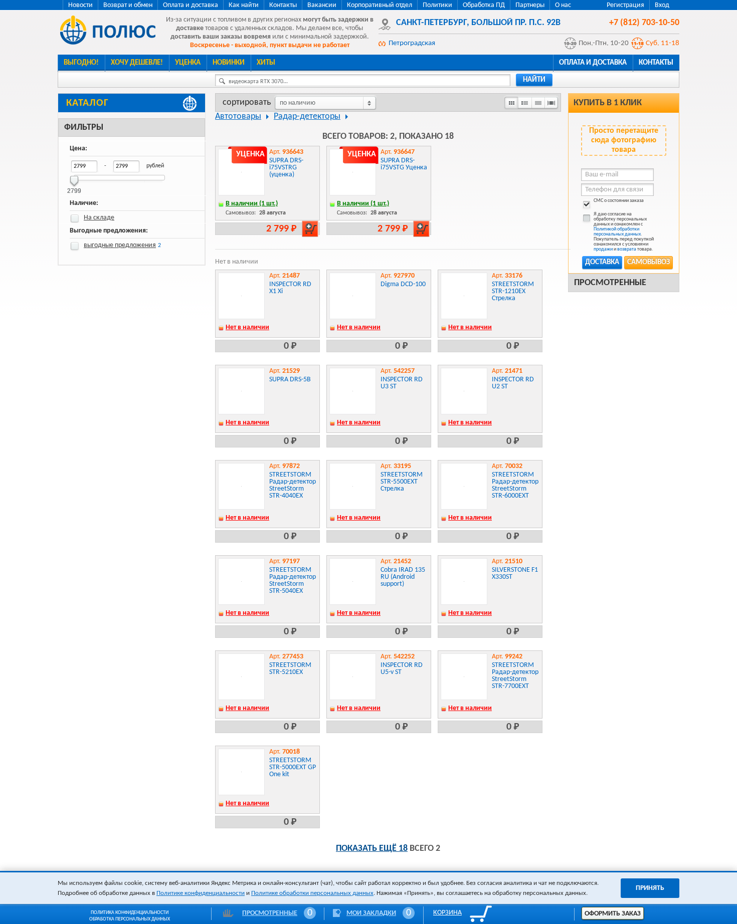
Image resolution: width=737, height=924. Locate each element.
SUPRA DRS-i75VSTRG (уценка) (286, 167)
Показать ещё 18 (372, 848)
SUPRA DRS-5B (290, 379)
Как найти (244, 5)
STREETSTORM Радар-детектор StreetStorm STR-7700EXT (515, 675)
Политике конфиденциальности (200, 893)
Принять (650, 888)
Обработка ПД (484, 5)
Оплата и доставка (190, 5)
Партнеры (529, 5)
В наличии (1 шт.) (252, 203)
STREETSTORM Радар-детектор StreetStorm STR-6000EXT (515, 485)
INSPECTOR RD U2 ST (513, 383)
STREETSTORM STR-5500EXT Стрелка (402, 482)
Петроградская (412, 43)
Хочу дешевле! (137, 63)
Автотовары (238, 116)
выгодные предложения (120, 245)
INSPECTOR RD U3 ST (402, 383)
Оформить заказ (613, 913)
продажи (603, 249)
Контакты (283, 5)
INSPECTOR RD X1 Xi (290, 288)
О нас (563, 5)
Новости (80, 5)
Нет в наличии (247, 327)
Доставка (602, 262)
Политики (437, 5)
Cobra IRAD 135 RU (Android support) (403, 577)
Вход (662, 5)
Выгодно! (81, 63)
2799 (74, 187)
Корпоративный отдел (379, 5)
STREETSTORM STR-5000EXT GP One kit (292, 767)
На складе (99, 217)
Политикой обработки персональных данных (617, 231)
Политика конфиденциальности (129, 912)
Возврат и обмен (127, 5)
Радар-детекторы (307, 116)
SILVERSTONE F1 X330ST (515, 573)
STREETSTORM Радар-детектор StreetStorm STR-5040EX (292, 580)
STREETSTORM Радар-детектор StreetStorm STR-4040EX (292, 485)
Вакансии (321, 5)
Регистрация (625, 5)
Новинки (229, 63)
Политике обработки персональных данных (312, 893)
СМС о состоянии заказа (619, 200)
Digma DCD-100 (403, 284)
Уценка (188, 63)
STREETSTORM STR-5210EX (290, 668)
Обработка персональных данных (129, 919)
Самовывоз (648, 262)
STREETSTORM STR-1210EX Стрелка (513, 291)
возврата (626, 249)
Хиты (266, 63)
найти (534, 80)
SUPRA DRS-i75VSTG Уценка (404, 164)
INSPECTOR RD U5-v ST (402, 668)
